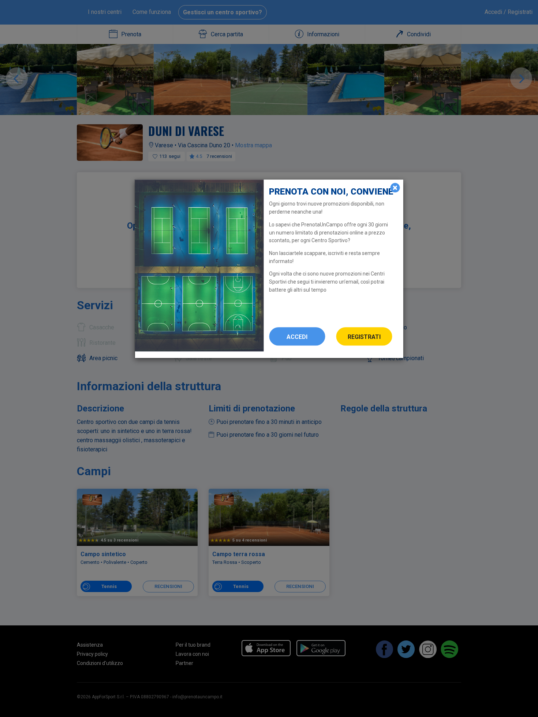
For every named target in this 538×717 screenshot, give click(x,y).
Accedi (297, 336)
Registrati (364, 336)
